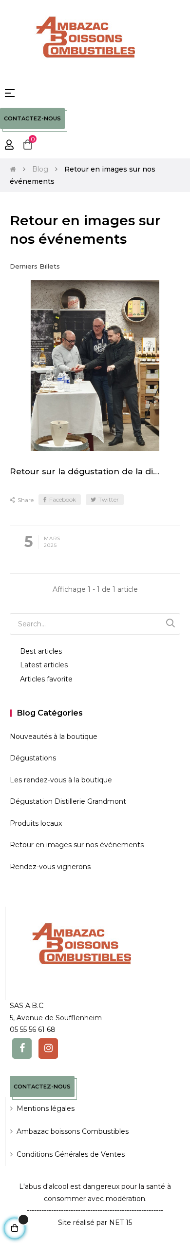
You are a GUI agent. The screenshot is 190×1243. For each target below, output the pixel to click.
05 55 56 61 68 (33, 1029)
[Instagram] (48, 1048)
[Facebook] (22, 1048)
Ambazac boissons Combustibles (73, 1131)
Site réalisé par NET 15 (95, 1222)
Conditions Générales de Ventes (71, 1154)
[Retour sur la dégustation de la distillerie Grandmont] (95, 365)
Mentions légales (46, 1108)
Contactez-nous (32, 118)
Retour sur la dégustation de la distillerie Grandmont (86, 471)
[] (170, 623)
